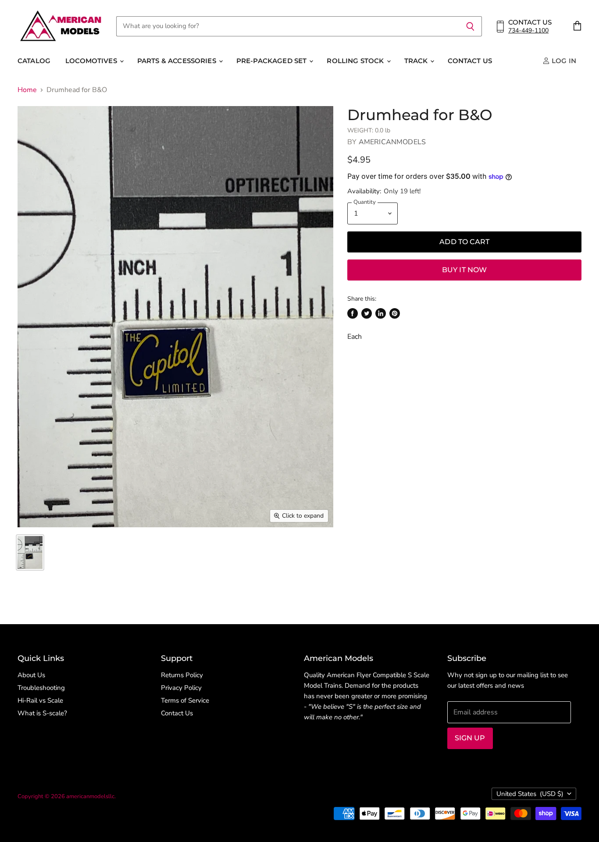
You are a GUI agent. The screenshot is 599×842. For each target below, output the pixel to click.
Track (417, 61)
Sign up (470, 738)
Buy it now (464, 270)
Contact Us (470, 61)
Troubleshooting (41, 687)
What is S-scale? (42, 713)
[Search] (470, 26)
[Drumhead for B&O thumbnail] (30, 552)
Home (27, 90)
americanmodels (392, 142)
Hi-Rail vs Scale (40, 700)
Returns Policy (182, 675)
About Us (31, 675)
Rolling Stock (356, 61)
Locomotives (92, 61)
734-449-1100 (528, 30)
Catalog (34, 61)
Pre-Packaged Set (272, 61)
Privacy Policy (181, 687)
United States (529, 793)
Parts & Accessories (177, 61)
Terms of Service (185, 700)
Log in (563, 61)
